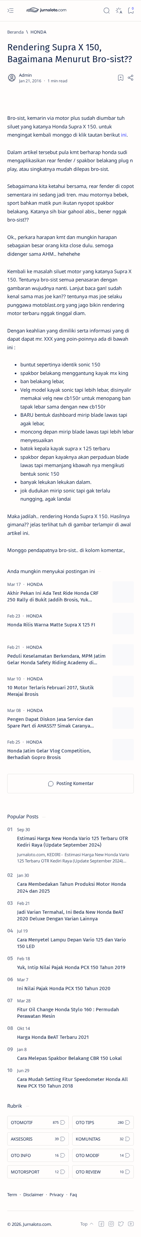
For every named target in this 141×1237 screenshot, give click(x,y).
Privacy (57, 1195)
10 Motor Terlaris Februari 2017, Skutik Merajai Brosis (50, 691)
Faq (73, 1195)
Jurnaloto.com (37, 1224)
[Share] (130, 77)
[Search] (106, 10)
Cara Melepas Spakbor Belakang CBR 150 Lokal (69, 1058)
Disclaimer (33, 1195)
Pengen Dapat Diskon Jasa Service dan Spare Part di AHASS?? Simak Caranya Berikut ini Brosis (50, 722)
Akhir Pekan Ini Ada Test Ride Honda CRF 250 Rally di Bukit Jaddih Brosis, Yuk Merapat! (53, 596)
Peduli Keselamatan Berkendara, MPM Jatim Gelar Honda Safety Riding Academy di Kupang (56, 659)
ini (124, 134)
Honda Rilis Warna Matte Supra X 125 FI (51, 625)
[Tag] (35, 584)
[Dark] (118, 10)
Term (12, 1195)
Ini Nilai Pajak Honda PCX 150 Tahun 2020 (64, 988)
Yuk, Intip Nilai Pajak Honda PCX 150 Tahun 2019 (71, 967)
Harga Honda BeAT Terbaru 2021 (53, 1037)
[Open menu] (10, 10)
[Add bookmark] (120, 77)
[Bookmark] (130, 10)
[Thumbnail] (123, 592)
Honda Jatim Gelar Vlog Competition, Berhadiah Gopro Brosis (49, 754)
